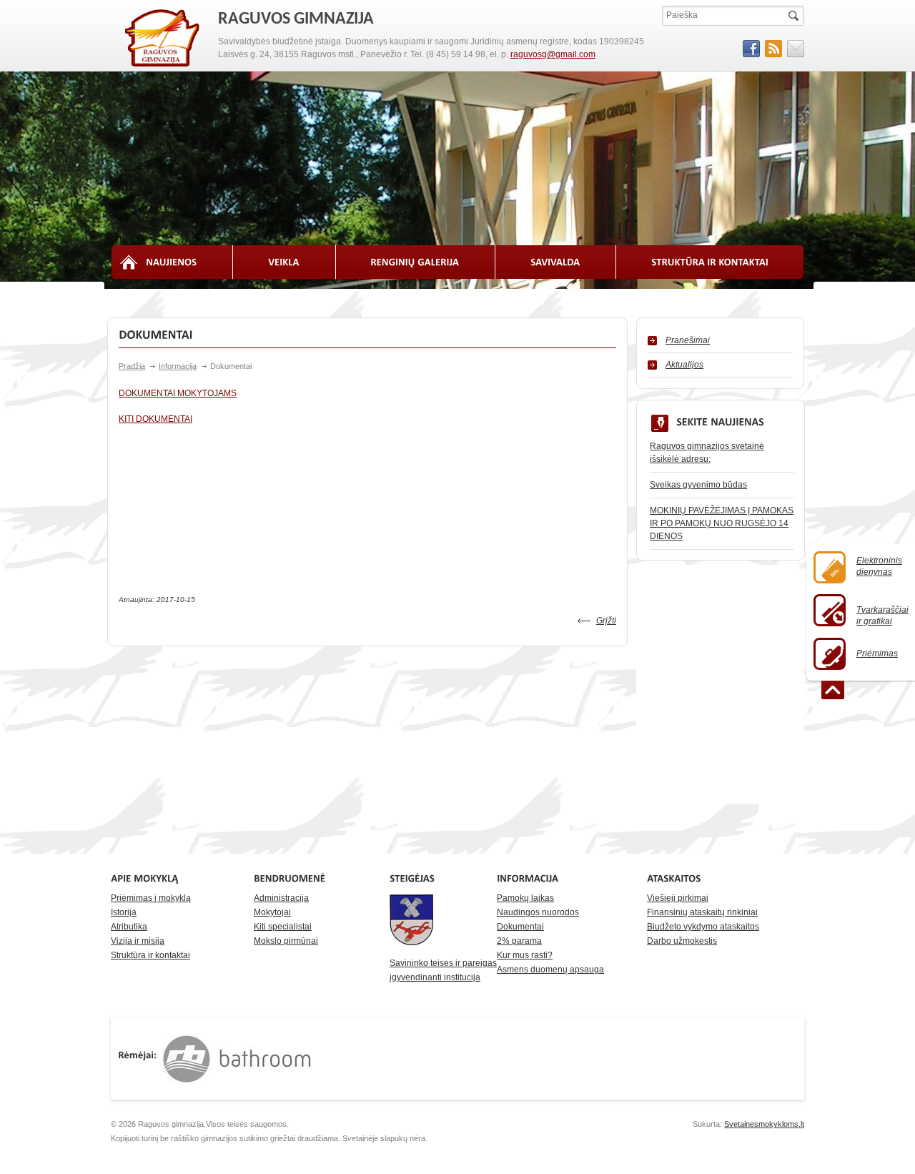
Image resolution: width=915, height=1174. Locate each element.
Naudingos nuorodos (538, 912)
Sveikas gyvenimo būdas (698, 485)
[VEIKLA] (284, 262)
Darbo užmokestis (682, 941)
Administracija (281, 898)
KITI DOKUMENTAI (155, 419)
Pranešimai (688, 340)
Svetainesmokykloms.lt (764, 1124)
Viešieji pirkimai (677, 898)
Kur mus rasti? (525, 955)
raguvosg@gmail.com (552, 54)
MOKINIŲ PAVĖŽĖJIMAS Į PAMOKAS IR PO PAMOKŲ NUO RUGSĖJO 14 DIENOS (721, 523)
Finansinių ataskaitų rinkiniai (702, 912)
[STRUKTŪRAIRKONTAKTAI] (710, 262)
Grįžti (606, 621)
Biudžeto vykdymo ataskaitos (703, 927)
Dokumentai (520, 927)
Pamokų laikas (525, 898)
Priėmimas (877, 653)
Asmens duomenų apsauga (550, 970)
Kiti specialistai (283, 927)
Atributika (129, 927)
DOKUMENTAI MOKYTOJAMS (178, 393)
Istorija (124, 912)
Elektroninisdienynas (879, 566)
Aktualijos (684, 365)
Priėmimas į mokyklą (151, 898)
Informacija (178, 366)
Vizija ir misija (137, 941)
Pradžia (132, 366)
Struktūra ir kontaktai (150, 955)
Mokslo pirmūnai (286, 941)
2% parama (519, 941)
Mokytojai (272, 912)
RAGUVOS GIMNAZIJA (163, 39)
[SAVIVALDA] (555, 262)
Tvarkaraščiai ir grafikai (882, 615)
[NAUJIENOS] (172, 262)
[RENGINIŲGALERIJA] (416, 262)
